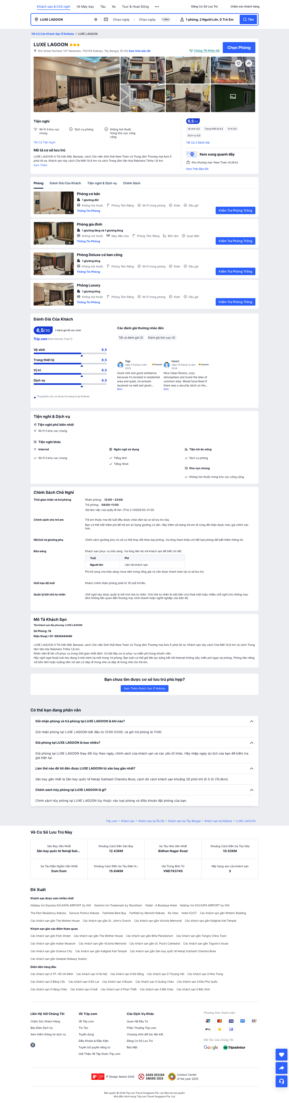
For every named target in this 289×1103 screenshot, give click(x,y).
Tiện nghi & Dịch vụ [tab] (102, 183)
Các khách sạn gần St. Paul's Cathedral (154, 943)
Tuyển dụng (86, 1034)
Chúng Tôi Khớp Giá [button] (207, 50)
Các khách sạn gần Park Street (50, 935)
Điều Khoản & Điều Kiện (94, 1040)
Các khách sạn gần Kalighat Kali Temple (210, 920)
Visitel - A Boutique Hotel (161, 905)
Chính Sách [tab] (131, 183)
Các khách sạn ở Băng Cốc (47, 981)
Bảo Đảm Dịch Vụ (41, 1027)
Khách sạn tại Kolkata (218, 821)
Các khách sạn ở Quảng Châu (154, 981)
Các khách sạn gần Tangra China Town (201, 935)
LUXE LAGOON (51, 44)
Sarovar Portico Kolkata (84, 913)
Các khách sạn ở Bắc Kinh (193, 989)
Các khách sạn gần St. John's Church (107, 920)
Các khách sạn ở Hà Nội (91, 974)
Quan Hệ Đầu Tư (137, 1021)
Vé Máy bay (85, 6)
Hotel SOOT (189, 913)
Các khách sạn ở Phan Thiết (119, 989)
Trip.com (111, 821)
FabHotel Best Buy (114, 913)
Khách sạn (127, 821)
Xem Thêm (40, 165)
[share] (281, 1068)
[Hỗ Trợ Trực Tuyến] (281, 1081)
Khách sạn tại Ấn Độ (151, 821)
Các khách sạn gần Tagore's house (205, 943)
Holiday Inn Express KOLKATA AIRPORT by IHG (60, 905)
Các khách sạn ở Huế (84, 989)
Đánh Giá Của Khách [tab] (65, 183)
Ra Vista (173, 913)
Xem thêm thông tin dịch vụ (48, 1034)
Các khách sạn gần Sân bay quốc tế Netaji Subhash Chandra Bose (173, 951)
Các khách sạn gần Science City (51, 951)
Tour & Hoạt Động (135, 6)
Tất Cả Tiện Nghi (44, 142)
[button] (157, 7)
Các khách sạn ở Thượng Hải (165, 974)
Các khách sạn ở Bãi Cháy (156, 989)
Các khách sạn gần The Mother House (55, 920)
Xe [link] (114, 6)
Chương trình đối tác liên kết (145, 1034)
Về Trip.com (86, 1021)
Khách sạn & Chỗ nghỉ (53, 6)
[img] (77, 84)
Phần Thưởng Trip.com (141, 1027)
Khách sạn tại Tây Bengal (184, 821)
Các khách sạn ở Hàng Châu (48, 989)
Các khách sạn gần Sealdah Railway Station (58, 958)
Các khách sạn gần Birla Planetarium (149, 935)
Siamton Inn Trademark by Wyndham (118, 905)
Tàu (103, 6)
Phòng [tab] (38, 183)
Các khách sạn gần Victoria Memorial (158, 920)
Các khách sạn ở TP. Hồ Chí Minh (51, 974)
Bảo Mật (132, 1047)
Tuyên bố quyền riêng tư (94, 1047)
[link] (204, 6)
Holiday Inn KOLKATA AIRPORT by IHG (204, 905)
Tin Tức (83, 1027)
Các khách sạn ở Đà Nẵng (127, 974)
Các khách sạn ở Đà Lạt (83, 981)
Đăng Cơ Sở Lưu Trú (140, 1040)
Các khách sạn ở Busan (117, 981)
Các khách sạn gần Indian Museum (52, 943)
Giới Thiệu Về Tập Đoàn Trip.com (99, 1053)
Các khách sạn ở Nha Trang (205, 974)
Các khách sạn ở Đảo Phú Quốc (197, 981)
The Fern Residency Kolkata (48, 913)
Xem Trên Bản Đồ (197, 168)
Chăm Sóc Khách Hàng (45, 1021)
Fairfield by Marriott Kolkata (147, 913)
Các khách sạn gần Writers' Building (223, 913)
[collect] (281, 1055)
